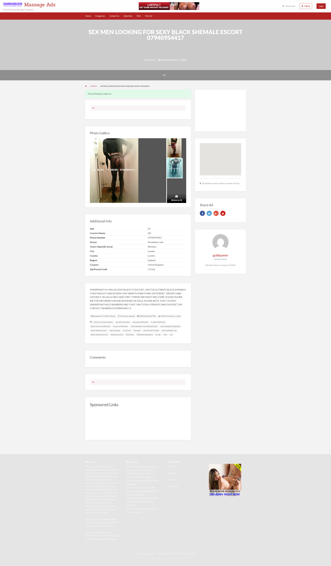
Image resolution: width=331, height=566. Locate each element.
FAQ (139, 16)
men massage (115, 330)
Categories (100, 16)
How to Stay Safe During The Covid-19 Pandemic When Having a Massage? (142, 480)
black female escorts (99, 330)
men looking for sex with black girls (144, 326)
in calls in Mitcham (158, 322)
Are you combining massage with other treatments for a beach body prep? (142, 501)
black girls (130, 335)
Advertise (128, 16)
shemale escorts (117, 335)
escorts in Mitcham (120, 326)
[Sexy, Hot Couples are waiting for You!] (225, 479)
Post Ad (148, 16)
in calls (158, 335)
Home (88, 16)
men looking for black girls (170, 326)
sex (171, 335)
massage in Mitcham (140, 322)
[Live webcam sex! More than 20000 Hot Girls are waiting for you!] (169, 5)
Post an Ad (290, 6)
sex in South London (151, 330)
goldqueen (220, 255)
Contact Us (114, 16)
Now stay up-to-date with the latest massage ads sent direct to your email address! (142, 491)
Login (321, 6)
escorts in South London (103, 322)
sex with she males (123, 322)
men (165, 335)
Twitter (171, 479)
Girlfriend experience (145, 335)
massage (137, 330)
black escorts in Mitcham (100, 326)
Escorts (151, 59)
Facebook (172, 473)
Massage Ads (39, 4)
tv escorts (127, 330)
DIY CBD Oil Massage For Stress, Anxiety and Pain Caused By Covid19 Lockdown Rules (142, 470)
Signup (307, 6)
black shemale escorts (99, 335)
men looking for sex (169, 330)
